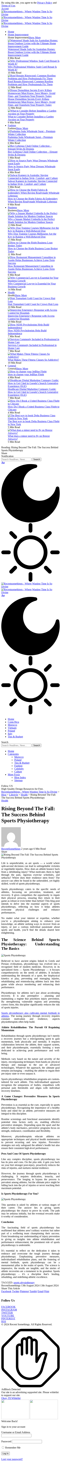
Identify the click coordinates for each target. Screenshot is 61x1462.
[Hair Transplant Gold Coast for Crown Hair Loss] (34, 301)
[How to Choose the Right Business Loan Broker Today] (34, 245)
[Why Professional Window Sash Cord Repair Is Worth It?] (34, 64)
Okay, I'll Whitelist (10, 1398)
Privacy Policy (44, 2)
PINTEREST (8, 1318)
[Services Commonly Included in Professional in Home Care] (34, 342)
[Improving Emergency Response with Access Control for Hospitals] (34, 313)
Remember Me (12, 1447)
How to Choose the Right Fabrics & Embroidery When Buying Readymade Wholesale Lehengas (33, 200)
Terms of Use (8, 5)
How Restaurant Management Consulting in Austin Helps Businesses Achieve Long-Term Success (31, 269)
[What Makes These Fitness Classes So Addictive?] (34, 356)
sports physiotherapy (24, 1282)
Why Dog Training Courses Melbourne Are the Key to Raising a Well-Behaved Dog (32, 235)
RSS (3, 1321)
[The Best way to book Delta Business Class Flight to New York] (34, 418)
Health (4, 800)
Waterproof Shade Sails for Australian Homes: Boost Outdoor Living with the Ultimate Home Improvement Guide (32, 52)
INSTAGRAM (9, 1309)
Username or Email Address (15, 1432)
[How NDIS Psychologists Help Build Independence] (34, 327)
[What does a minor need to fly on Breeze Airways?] (34, 433)
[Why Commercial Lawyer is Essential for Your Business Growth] (34, 280)
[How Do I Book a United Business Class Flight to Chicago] (34, 403)
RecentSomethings (10, 848)
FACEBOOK (8, 1306)
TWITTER (7, 1312)
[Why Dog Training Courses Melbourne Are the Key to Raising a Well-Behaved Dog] (34, 231)
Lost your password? (12, 1459)
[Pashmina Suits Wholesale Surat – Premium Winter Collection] (34, 134)
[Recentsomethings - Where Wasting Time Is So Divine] (30, 20)
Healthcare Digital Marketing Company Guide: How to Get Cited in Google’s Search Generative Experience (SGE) (33, 392)
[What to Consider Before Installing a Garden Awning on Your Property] (34, 113)
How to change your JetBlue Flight (26, 374)
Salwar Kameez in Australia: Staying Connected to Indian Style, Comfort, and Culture (32, 182)
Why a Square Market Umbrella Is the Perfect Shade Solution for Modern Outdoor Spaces (31, 220)
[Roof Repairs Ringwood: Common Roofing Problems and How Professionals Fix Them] (34, 78)
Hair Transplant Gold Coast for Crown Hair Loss (33, 304)
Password (6, 1441)
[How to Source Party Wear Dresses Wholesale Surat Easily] (34, 163)
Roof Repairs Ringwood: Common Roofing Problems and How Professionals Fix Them (30, 83)
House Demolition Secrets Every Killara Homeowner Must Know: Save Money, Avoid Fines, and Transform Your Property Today (31, 102)
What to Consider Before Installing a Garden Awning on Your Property (31, 118)
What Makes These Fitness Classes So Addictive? (33, 359)
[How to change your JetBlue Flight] (27, 371)
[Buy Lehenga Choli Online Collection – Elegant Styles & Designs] (34, 148)
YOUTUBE (7, 1315)
